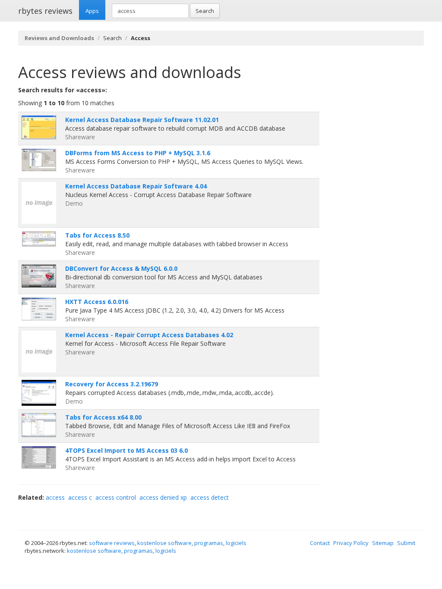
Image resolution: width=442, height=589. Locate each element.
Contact (320, 543)
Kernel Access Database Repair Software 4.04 (136, 186)
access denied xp (163, 497)
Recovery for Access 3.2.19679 (111, 384)
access (55, 497)
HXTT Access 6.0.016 (96, 302)
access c (80, 497)
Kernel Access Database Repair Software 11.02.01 (142, 120)
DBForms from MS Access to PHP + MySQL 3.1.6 (137, 153)
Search (205, 11)
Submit (406, 543)
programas (208, 543)
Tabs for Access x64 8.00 (103, 417)
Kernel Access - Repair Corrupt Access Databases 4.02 (149, 335)
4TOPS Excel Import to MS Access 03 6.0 (126, 450)
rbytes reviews (45, 11)
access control (115, 497)
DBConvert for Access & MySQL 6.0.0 (121, 268)
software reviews (112, 543)
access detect (209, 497)
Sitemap (383, 543)
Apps (92, 11)
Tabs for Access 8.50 (97, 235)
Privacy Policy (351, 543)
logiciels (236, 543)
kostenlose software (164, 543)
